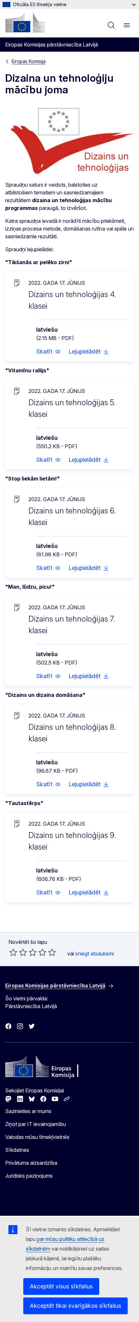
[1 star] (13, 952)
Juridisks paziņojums (29, 1175)
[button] (48, 351)
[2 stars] (18, 952)
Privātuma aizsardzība (31, 1163)
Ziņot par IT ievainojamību (35, 1124)
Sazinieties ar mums (28, 1111)
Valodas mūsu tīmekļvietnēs (37, 1137)
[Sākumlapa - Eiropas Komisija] (25, 22)
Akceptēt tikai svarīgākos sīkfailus (75, 1305)
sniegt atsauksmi (94, 953)
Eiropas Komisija (29, 61)
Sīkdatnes (17, 1150)
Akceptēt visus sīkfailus (61, 1286)
